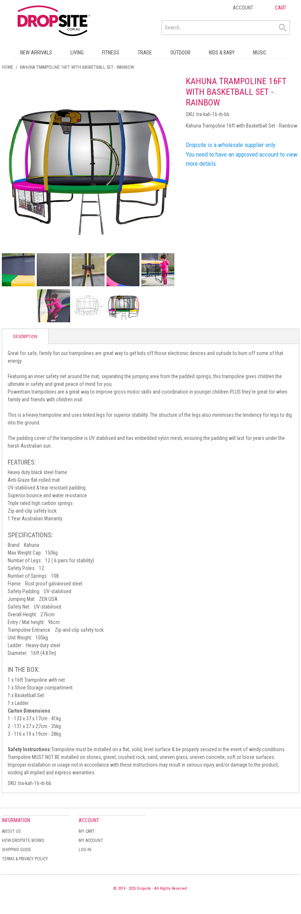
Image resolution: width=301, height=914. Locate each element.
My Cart (87, 831)
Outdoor (180, 52)
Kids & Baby (222, 52)
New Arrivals (36, 52)
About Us (11, 831)
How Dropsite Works (23, 840)
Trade (145, 52)
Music (259, 52)
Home (7, 67)
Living (77, 52)
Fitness (110, 52)
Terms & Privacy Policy (25, 858)
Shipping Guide (16, 849)
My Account (91, 840)
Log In (85, 849)
